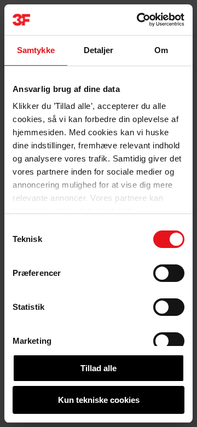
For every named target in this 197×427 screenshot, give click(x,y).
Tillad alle (98, 368)
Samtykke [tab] (36, 50)
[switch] (168, 273)
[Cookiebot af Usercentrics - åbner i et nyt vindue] (139, 20)
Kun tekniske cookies (99, 400)
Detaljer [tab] (99, 50)
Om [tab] (161, 50)
